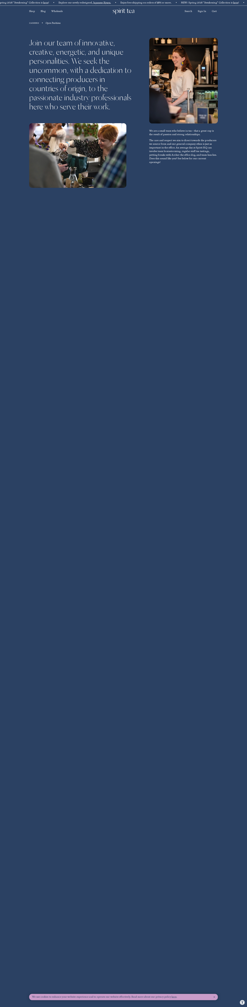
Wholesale (57, 11)
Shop (32, 11)
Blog (43, 11)
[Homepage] (123, 11)
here (45, 3)
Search (188, 11)
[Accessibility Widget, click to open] (242, 1002)
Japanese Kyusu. (102, 3)
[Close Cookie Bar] (214, 997)
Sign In (202, 11)
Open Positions (53, 23)
